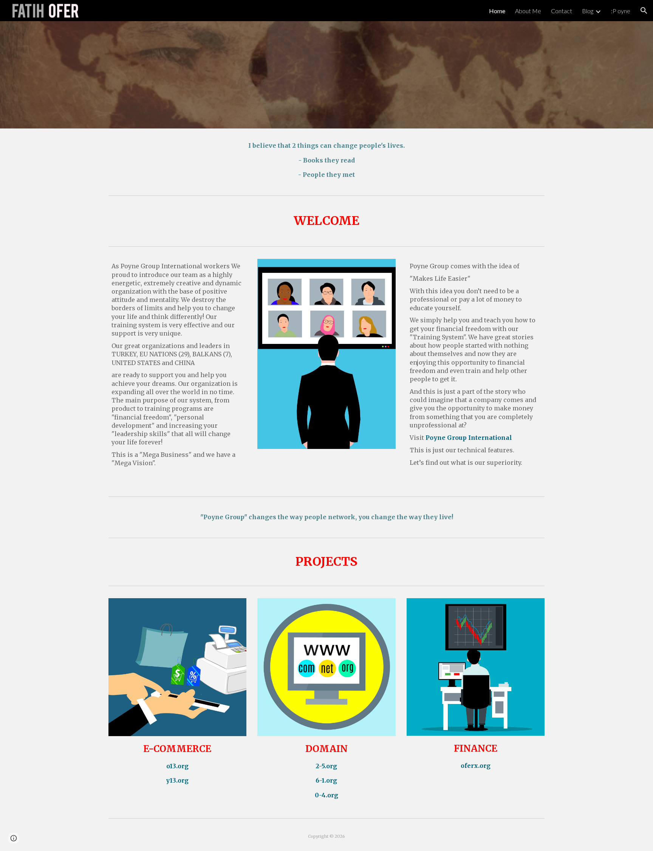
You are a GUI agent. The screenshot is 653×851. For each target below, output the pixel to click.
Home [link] (497, 10)
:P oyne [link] (620, 10)
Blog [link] (587, 10)
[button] (644, 11)
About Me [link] (528, 10)
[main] (326, 160)
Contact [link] (561, 10)
